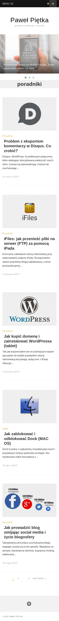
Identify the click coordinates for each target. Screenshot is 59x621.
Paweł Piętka (16, 616)
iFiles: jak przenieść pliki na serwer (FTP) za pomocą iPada (29, 243)
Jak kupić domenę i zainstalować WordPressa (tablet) (28, 341)
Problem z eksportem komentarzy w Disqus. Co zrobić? (27, 146)
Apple (5, 428)
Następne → (40, 578)
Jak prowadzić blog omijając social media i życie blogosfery (25, 532)
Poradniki (7, 136)
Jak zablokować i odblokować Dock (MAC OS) (26, 438)
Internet (6, 61)
